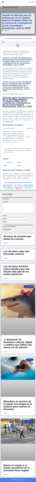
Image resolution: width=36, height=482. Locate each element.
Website (5, 221)
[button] (30, 2)
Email (5, 218)
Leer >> (5, 243)
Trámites (6, 30)
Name (5, 215)
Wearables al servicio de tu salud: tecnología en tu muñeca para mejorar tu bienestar (17, 405)
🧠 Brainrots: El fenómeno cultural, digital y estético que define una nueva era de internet (17, 343)
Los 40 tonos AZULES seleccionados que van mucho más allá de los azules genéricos (16, 270)
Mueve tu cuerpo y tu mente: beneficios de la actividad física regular (16, 468)
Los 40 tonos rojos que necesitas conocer (16, 252)
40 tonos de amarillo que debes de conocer (17, 237)
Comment (6, 201)
